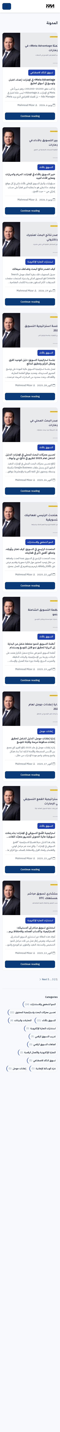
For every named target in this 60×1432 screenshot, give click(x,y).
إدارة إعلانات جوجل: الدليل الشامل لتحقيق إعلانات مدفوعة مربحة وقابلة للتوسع (33, 740)
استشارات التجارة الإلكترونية (40, 262)
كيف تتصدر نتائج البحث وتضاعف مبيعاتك (33, 269)
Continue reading (30, 116)
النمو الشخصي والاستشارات (40, 542)
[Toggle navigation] (6, 6)
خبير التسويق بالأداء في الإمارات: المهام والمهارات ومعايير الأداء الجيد (30, 176)
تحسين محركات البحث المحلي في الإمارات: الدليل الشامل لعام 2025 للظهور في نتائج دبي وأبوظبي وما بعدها (30, 456)
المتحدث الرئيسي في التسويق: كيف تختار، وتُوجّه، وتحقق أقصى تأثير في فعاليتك (30, 551)
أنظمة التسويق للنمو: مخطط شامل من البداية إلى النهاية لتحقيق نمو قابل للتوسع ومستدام (31, 645)
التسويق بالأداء (46, 167)
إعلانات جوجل (46, 731)
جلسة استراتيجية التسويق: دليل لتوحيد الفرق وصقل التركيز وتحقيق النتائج (32, 361)
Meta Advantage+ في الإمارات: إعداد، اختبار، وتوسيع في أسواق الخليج (32, 81)
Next (44, 979)
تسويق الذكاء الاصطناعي (41, 72)
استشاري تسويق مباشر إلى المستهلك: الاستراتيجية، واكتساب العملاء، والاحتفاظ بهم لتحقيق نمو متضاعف (32, 929)
